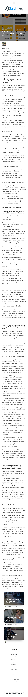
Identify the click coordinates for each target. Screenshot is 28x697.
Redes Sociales (13, 672)
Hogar (13, 662)
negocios (4, 29)
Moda (13, 667)
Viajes (13, 682)
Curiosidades (13, 652)
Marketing (13, 664)
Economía (13, 654)
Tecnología (12, 679)
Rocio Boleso (5, 48)
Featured (13, 659)
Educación (12, 657)
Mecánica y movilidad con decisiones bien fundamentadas (13, 636)
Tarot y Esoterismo (12, 677)
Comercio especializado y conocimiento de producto (13, 601)
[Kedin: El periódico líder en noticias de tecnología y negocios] (14, 12)
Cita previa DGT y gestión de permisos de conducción (13, 619)
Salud (12, 674)
